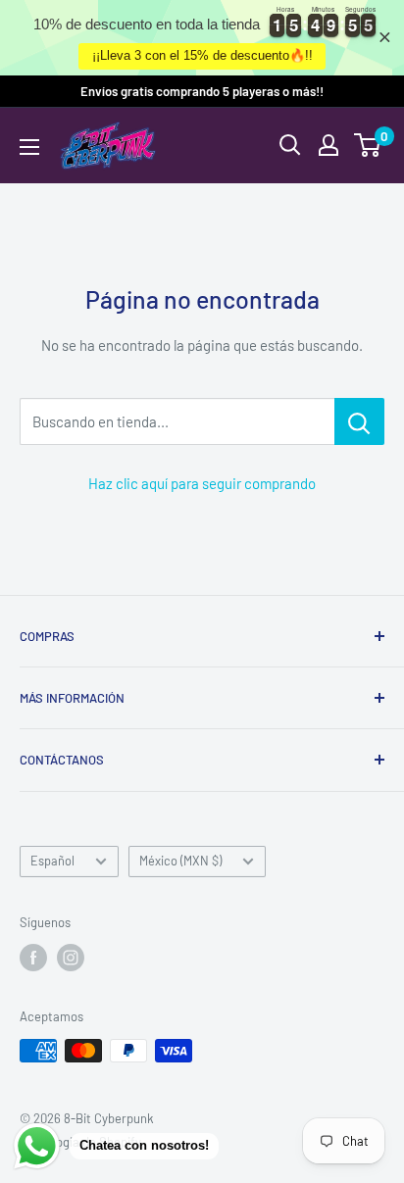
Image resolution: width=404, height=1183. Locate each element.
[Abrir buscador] (290, 145)
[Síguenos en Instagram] (70, 957)
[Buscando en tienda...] (359, 421)
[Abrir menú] (29, 147)
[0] (368, 145)
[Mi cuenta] (328, 145)
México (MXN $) (180, 860)
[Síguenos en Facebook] (33, 957)
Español (52, 860)
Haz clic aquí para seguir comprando (202, 483)
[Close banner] (385, 37)
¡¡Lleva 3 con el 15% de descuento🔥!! (202, 55)
